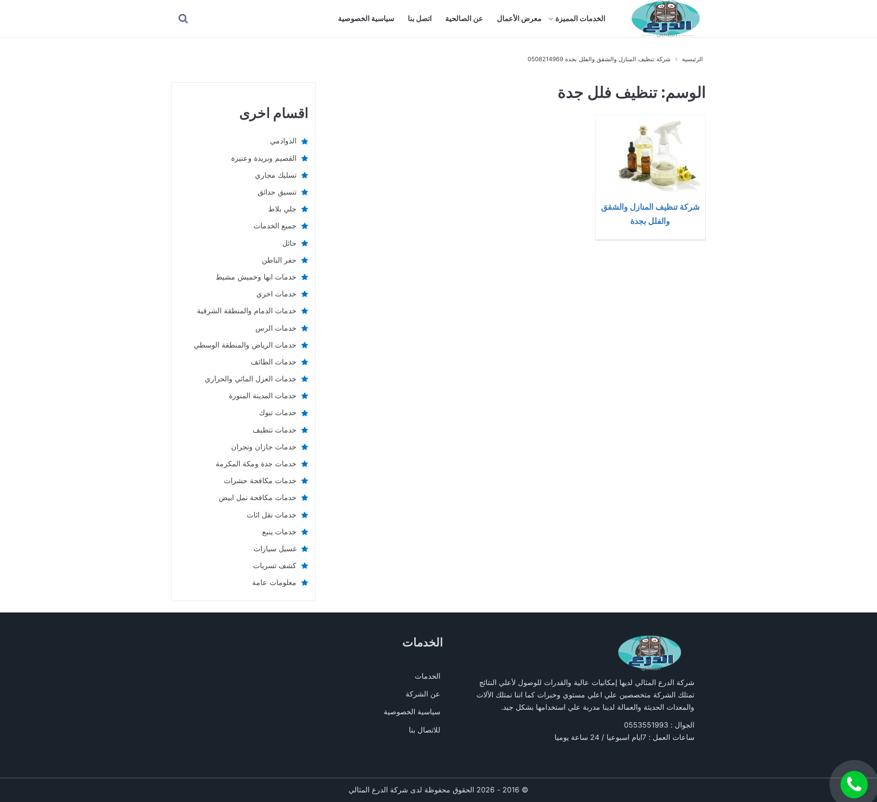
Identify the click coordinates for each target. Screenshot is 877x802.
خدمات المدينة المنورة (262, 395)
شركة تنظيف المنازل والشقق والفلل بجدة (650, 213)
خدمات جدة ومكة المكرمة (256, 463)
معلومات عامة (274, 582)
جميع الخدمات (275, 225)
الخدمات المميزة (580, 18)
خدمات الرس (275, 327)
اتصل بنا (420, 18)
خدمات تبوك (277, 412)
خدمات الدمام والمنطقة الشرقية (246, 310)
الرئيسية (692, 59)
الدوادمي (283, 140)
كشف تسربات (274, 565)
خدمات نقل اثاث (271, 514)
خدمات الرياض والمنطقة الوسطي (245, 344)
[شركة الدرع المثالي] (666, 18)
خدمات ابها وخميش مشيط (256, 276)
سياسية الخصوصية (366, 18)
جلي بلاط (282, 208)
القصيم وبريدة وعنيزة (263, 158)
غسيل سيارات (275, 548)
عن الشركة (423, 693)
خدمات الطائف (273, 361)
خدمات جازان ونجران (263, 446)
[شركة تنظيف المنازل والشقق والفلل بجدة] (650, 154)
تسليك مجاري (275, 174)
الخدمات (427, 676)
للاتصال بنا (424, 729)
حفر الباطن (279, 259)
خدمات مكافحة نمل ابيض (257, 497)
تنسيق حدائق (277, 191)
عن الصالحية (464, 18)
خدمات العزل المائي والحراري (250, 378)
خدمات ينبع (279, 531)
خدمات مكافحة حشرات (260, 480)
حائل (289, 243)
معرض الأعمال (519, 18)
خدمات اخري (276, 293)
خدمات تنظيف (274, 429)
